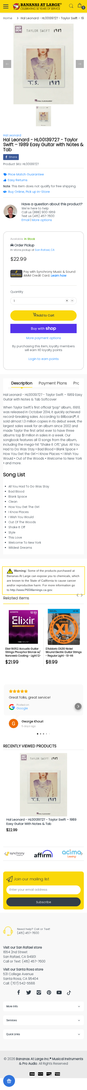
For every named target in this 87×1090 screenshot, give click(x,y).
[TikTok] (69, 994)
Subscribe (43, 902)
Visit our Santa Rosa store (23, 969)
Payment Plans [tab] (53, 383)
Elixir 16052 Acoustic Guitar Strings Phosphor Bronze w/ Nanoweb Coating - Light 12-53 (23, 654)
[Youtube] (59, 993)
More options (42, 220)
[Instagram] (38, 993)
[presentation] (77, 595)
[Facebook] (18, 993)
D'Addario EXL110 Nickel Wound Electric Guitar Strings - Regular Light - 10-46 (64, 652)
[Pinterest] (49, 993)
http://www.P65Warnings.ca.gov (31, 590)
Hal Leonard (12, 135)
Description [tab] (21, 383)
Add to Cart (45, 315)
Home (7, 18)
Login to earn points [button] (44, 359)
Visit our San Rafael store (22, 947)
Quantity (16, 292)
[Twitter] (28, 993)
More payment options (43, 338)
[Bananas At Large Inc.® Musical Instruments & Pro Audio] (37, 6)
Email (26, 220)
